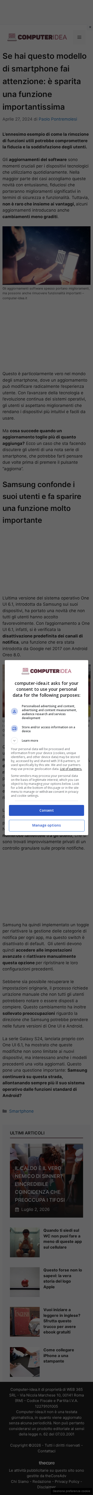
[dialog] (47, 747)
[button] (46, 740)
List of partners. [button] (71, 769)
